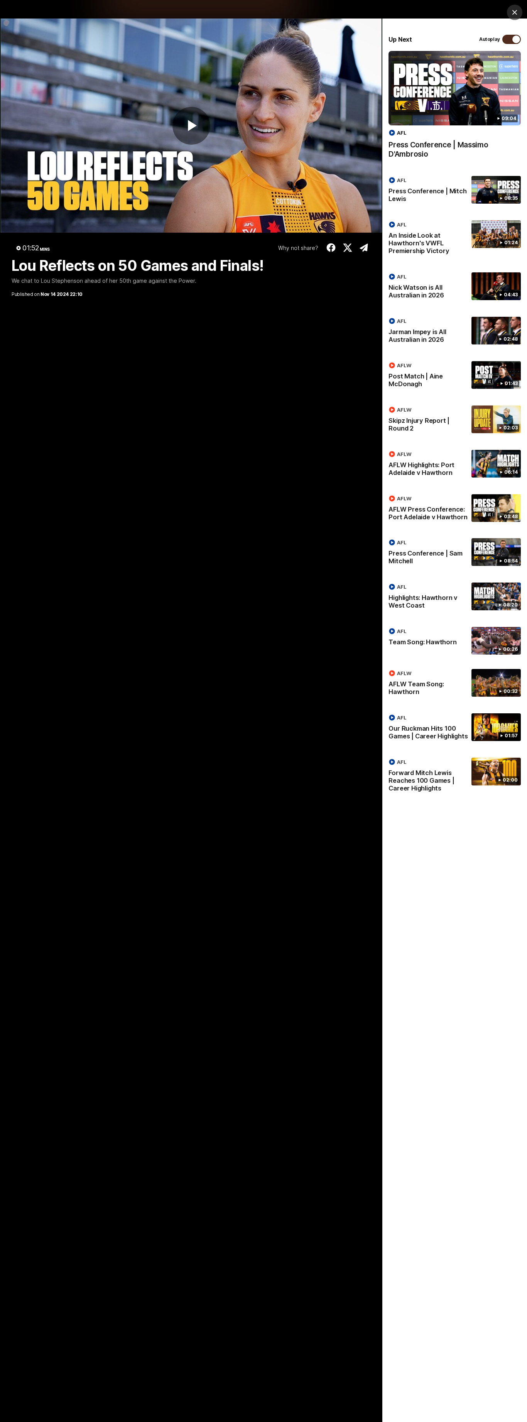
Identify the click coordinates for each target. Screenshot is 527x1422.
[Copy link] (364, 248)
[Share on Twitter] (347, 248)
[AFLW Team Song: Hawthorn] (454, 684)
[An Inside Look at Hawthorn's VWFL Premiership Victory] (454, 239)
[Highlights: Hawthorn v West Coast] (454, 597)
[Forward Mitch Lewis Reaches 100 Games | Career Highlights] (454, 776)
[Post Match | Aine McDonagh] (454, 376)
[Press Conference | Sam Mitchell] (454, 553)
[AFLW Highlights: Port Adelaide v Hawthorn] (454, 465)
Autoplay (489, 39)
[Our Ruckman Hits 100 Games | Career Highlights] (454, 728)
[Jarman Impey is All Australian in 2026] (454, 331)
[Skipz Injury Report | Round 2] (454, 420)
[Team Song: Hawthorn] (454, 640)
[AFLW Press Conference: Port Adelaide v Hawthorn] (454, 509)
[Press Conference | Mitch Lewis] (454, 191)
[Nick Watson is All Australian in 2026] (454, 287)
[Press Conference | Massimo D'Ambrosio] (454, 108)
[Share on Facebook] (331, 248)
